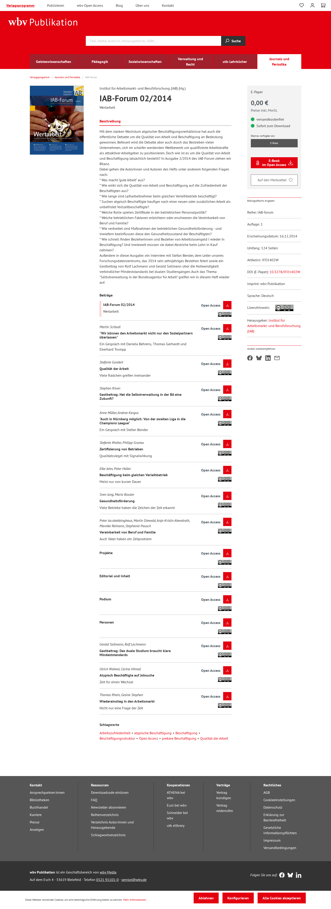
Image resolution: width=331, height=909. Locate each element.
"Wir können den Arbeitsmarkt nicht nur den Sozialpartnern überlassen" (146, 335)
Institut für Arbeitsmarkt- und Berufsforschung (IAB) (274, 325)
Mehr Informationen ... (136, 899)
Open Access (148, 738)
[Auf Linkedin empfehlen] (268, 358)
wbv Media (108, 872)
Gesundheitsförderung (117, 501)
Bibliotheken (39, 800)
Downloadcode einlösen (110, 792)
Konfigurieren (238, 898)
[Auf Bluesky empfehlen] (259, 358)
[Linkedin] (297, 875)
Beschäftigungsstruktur (117, 738)
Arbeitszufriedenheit (115, 733)
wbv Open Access (90, 5)
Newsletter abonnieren (108, 807)
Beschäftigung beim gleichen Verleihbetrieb (134, 475)
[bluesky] (289, 875)
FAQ (94, 800)
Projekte (106, 553)
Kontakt (168, 5)
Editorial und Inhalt (115, 576)
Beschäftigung (186, 733)
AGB (266, 792)
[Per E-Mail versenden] (277, 358)
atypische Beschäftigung (153, 733)
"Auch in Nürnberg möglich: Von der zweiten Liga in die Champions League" (143, 421)
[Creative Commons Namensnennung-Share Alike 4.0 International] (282, 307)
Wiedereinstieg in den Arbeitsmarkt (127, 701)
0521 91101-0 (107, 879)
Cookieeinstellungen (279, 800)
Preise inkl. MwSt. (264, 110)
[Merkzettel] (302, 5)
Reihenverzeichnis (105, 814)
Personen (107, 622)
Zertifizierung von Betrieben (121, 449)
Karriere (36, 814)
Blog (119, 5)
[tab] (110, 121)
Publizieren (55, 5)
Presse (34, 822)
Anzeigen (37, 829)
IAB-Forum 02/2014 (119, 304)
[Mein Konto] (312, 4)
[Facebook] (281, 875)
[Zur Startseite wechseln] (42, 21)
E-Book (274, 143)
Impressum (272, 840)
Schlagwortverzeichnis (108, 835)
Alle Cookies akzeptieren (282, 898)
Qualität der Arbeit (114, 368)
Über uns (142, 5)
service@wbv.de (134, 879)
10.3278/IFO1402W (285, 272)
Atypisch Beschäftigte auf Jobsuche (127, 675)
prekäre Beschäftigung (179, 738)
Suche (236, 41)
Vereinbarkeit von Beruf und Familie (128, 532)
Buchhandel (39, 807)
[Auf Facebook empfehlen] (250, 358)
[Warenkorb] (323, 5)
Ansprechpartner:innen (47, 792)
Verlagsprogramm (20, 5)
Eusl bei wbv (177, 805)
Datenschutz (272, 807)
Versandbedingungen (279, 847)
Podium (105, 599)
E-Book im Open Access (274, 162)
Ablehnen (206, 898)
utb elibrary (175, 825)
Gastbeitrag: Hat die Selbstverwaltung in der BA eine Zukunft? (140, 396)
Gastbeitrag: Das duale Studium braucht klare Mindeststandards (135, 652)
